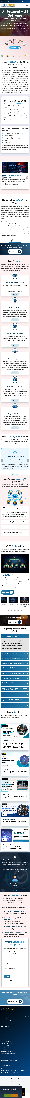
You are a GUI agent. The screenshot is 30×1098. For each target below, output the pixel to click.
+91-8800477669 (6, 1068)
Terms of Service (11, 1084)
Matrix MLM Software (6, 1040)
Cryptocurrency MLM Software (8, 1030)
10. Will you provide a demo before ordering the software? (15, 695)
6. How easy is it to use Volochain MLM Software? (15, 674)
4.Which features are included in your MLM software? (15, 664)
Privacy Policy (19, 1084)
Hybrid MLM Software (6, 1038)
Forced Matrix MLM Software (8, 1054)
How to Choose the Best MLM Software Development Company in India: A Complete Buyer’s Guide (14, 849)
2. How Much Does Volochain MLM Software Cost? (15, 654)
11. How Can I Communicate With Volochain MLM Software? (15, 700)
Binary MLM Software (6, 1032)
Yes (7, 1095)
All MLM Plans (14, 1082)
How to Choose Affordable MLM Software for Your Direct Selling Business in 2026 (14, 822)
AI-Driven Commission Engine (11, 508)
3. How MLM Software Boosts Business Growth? (15, 659)
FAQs (23, 1082)
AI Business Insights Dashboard (11, 527)
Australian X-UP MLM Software (8, 1042)
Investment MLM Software (7, 1052)
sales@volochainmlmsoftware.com (9, 1061)
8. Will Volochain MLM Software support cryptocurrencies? (15, 684)
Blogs (19, 1082)
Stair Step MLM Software (7, 1046)
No (14, 1095)
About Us (7, 1082)
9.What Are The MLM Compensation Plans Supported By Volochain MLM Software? (15, 689)
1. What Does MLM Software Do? (15, 637)
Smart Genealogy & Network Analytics (13, 522)
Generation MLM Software (7, 1036)
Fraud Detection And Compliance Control (12, 533)
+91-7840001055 (6, 1066)
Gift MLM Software (5, 1050)
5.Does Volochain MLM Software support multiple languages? (15, 669)
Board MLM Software (6, 1048)
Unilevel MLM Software (6, 1034)
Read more (15, 295)
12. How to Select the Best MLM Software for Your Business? (15, 706)
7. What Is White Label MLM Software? (15, 679)
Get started (13, 47)
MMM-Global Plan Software (7, 1044)
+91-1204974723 (6, 1063)
